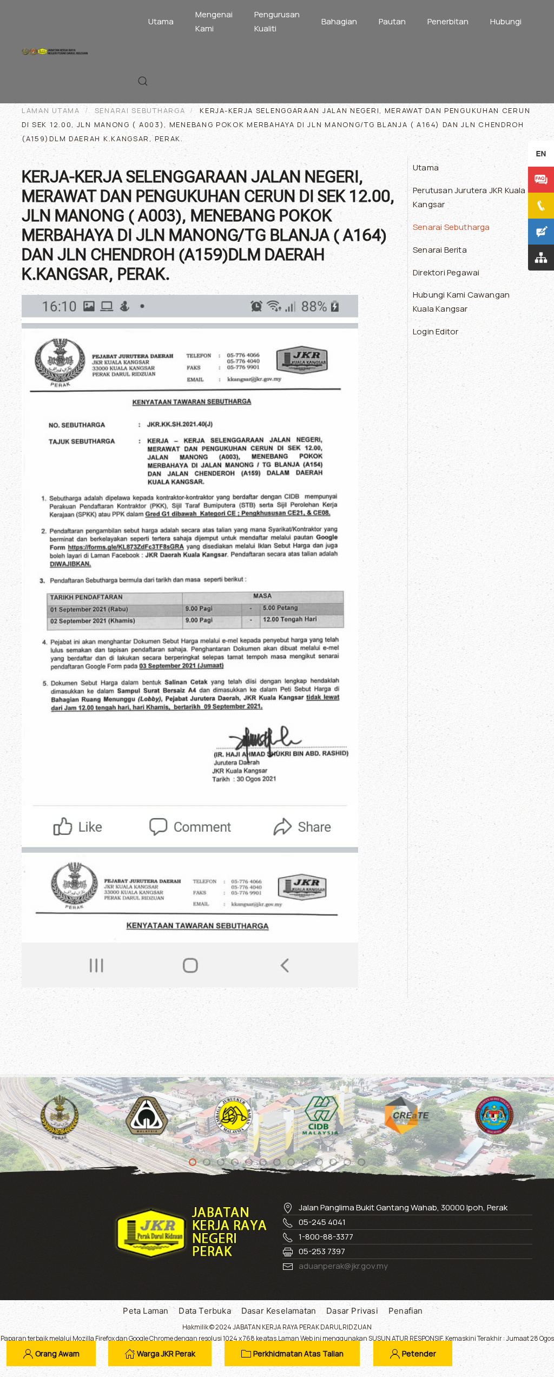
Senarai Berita (440, 249)
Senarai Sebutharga (451, 227)
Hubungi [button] (506, 21)
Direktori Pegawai (446, 272)
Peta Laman (145, 1311)
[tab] (192, 1162)
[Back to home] (57, 51)
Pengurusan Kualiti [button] (277, 21)
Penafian (405, 1311)
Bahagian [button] (339, 21)
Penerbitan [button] (448, 21)
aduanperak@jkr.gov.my (343, 1265)
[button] (142, 81)
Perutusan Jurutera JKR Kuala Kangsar (469, 197)
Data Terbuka (204, 1311)
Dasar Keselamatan (278, 1311)
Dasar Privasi (352, 1311)
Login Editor (435, 331)
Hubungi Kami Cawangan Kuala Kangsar (461, 301)
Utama (161, 21)
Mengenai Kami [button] (214, 21)
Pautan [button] (392, 21)
